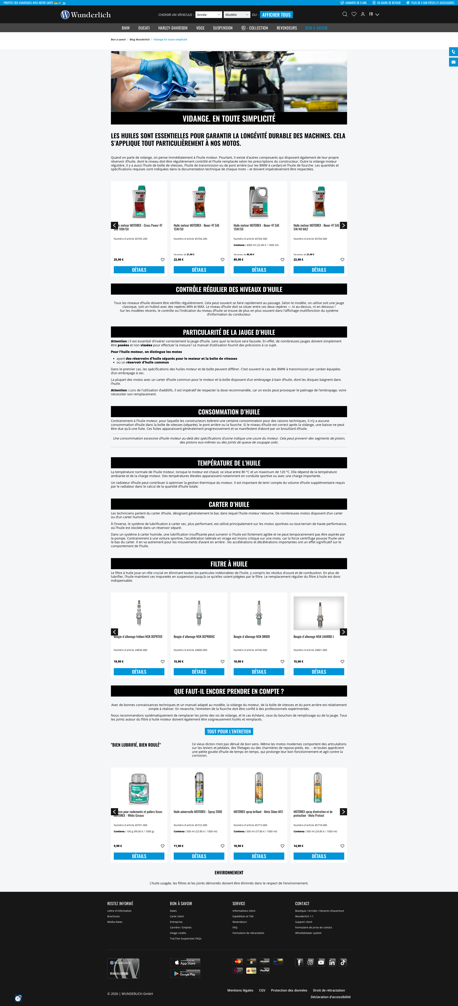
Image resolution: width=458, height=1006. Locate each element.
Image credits (178, 933)
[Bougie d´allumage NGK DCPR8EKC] (199, 613)
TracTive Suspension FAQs (185, 938)
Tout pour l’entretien (229, 731)
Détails (139, 269)
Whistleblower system (308, 933)
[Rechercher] (344, 13)
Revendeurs (240, 922)
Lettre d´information (119, 910)
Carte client (177, 916)
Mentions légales (240, 990)
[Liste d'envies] (354, 13)
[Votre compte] (363, 13)
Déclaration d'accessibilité (331, 997)
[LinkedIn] (332, 962)
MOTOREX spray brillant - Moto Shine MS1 (258, 812)
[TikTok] (343, 962)
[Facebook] (299, 962)
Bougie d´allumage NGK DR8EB (252, 637)
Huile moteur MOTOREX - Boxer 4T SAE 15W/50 (196, 227)
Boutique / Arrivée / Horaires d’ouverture (319, 910)
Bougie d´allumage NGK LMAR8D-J (314, 637)
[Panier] (395, 13)
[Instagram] (310, 962)
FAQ (235, 927)
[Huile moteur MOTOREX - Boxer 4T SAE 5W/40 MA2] (319, 202)
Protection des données (289, 990)
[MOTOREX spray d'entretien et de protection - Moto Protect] (319, 788)
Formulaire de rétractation (248, 933)
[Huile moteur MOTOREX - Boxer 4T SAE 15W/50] (199, 202)
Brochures (113, 916)
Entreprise (176, 922)
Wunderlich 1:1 (304, 916)
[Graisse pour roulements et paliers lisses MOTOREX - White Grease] (139, 788)
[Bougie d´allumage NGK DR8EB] (259, 613)
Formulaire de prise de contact (313, 927)
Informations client (244, 910)
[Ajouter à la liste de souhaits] (162, 260)
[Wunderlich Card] (123, 968)
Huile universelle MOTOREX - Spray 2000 (198, 812)
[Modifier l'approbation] (18, 998)
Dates (173, 910)
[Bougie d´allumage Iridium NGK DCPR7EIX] (139, 613)
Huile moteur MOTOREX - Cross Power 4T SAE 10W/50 (138, 227)
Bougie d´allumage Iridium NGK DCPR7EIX (138, 637)
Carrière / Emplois (181, 927)
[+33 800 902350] (453, 51)
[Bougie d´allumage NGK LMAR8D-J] (319, 613)
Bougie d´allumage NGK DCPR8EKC (194, 637)
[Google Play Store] (185, 974)
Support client (303, 922)
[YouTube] (321, 962)
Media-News (114, 922)
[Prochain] (343, 225)
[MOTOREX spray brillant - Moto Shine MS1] (259, 788)
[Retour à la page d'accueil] (86, 14)
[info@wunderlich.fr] (453, 62)
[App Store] (185, 962)
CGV (262, 990)
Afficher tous (276, 14)
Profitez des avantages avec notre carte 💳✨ (32, 3)
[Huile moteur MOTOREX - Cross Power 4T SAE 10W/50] (139, 202)
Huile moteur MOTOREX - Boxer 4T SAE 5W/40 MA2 (316, 227)
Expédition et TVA (243, 916)
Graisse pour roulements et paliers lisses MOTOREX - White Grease (138, 814)
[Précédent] (114, 225)
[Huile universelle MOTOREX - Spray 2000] (199, 788)
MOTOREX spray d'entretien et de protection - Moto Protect (313, 814)
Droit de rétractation (329, 990)
